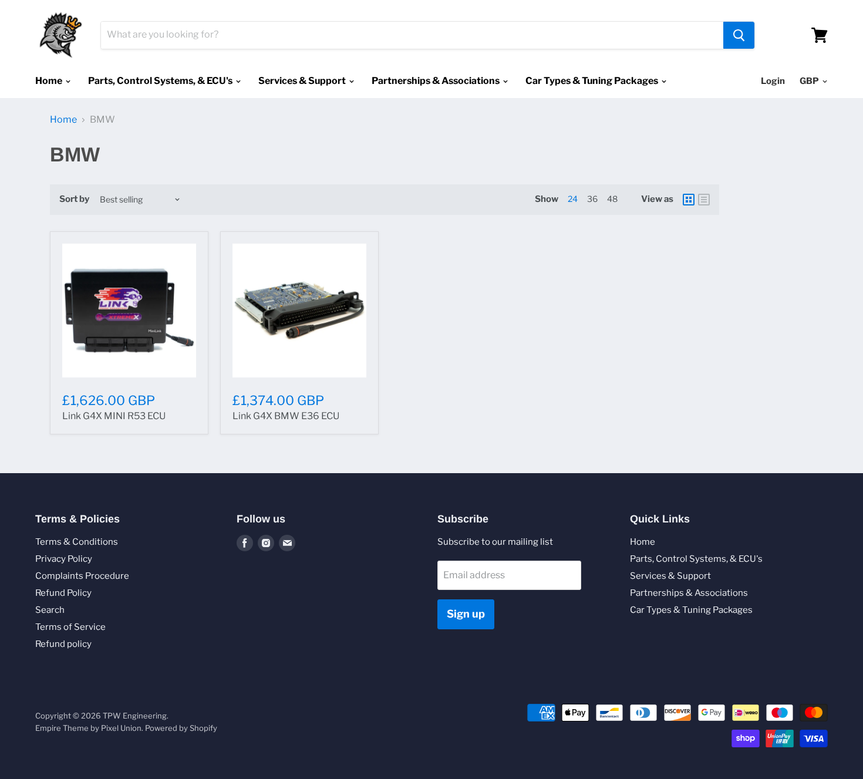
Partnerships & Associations (436, 80)
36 (592, 199)
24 (573, 199)
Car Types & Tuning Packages (592, 80)
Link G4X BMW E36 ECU (285, 415)
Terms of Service (70, 627)
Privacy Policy (63, 559)
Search (50, 610)
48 (612, 199)
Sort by (74, 199)
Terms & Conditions (76, 542)
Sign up (466, 614)
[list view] (704, 199)
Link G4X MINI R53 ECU (114, 415)
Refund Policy (63, 593)
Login (773, 81)
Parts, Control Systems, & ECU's (161, 80)
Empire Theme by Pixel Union (88, 728)
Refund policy (63, 644)
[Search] (738, 35)
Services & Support (303, 80)
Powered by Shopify (181, 728)
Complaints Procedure (82, 576)
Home (49, 80)
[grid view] (689, 199)
